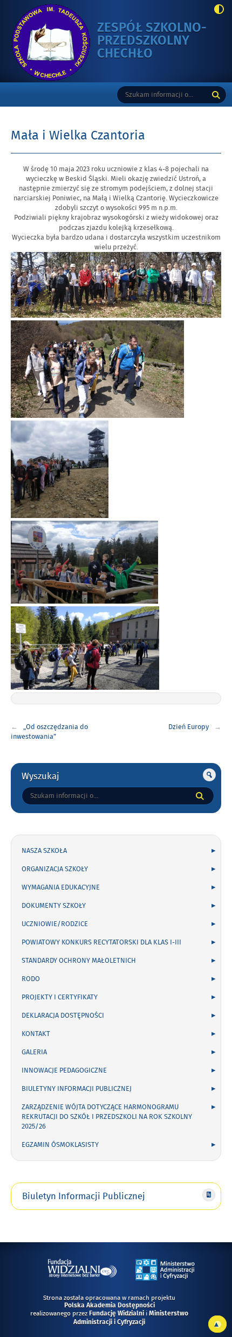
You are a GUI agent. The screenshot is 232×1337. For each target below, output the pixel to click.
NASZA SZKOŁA (44, 851)
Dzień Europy (188, 727)
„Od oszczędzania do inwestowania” (49, 731)
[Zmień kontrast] (216, 10)
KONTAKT (36, 1034)
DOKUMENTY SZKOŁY (54, 906)
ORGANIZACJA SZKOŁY (55, 869)
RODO (31, 979)
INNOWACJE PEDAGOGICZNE (64, 1070)
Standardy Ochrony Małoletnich (79, 960)
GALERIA (34, 1052)
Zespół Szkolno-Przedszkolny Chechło (157, 41)
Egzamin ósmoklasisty (60, 1145)
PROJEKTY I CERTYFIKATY (60, 997)
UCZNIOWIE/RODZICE (55, 924)
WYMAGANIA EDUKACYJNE (61, 887)
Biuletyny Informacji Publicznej (77, 1089)
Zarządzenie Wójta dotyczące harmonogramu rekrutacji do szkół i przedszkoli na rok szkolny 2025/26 (107, 1116)
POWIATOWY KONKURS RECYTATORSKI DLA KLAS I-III (101, 942)
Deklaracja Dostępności (63, 1015)
